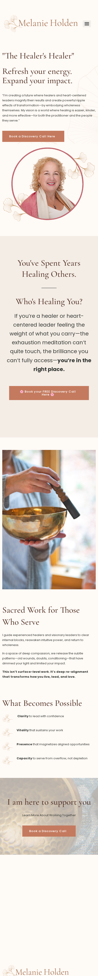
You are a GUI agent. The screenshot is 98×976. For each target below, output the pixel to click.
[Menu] (87, 23)
